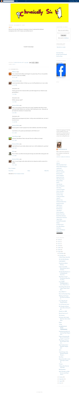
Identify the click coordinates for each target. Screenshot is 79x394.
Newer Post (11, 170)
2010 (59, 245)
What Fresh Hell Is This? (61, 164)
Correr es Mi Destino (60, 229)
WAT (13, 151)
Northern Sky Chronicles (61, 217)
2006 (59, 251)
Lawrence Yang (59, 194)
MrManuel (14, 71)
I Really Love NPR (63, 311)
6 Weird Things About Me (64, 257)
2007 (59, 249)
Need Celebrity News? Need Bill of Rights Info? (63, 346)
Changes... (61, 364)
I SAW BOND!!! (62, 261)
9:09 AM (14, 148)
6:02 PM (14, 112)
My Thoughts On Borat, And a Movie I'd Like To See (64, 308)
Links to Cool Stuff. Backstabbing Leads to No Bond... (64, 268)
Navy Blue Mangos (60, 226)
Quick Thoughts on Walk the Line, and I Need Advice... (64, 373)
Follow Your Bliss (60, 191)
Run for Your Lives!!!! (63, 313)
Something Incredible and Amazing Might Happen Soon (64, 333)
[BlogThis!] (33, 62)
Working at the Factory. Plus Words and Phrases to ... (64, 297)
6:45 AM (14, 140)
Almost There (59, 219)
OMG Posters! (59, 205)
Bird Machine (59, 208)
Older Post (46, 170)
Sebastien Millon (15, 81)
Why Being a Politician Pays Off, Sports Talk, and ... (64, 341)
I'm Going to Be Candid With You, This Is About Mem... (64, 319)
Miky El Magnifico (60, 186)
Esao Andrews (59, 207)
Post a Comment (12, 168)
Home (29, 170)
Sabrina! (58, 163)
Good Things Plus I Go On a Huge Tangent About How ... (64, 288)
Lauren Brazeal (15, 136)
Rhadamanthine (62, 369)
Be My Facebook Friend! (61, 54)
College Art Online (60, 196)
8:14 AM (14, 132)
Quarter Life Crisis (60, 177)
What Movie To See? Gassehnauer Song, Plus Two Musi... (64, 278)
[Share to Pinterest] (38, 62)
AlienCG (58, 198)
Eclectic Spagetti (60, 212)
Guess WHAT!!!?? (62, 291)
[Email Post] (30, 62)
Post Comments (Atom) (19, 173)
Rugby (60, 322)
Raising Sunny (59, 173)
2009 (59, 247)
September (61, 379)
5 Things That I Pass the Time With (64, 366)
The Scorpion (62, 315)
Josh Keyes (58, 228)
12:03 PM (14, 85)
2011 (59, 243)
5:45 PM (14, 94)
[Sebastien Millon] (61, 76)
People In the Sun (60, 203)
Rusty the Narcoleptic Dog (64, 293)
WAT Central (59, 231)
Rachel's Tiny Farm (60, 214)
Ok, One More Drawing (64, 259)
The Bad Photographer (61, 221)
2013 (59, 241)
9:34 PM (14, 155)
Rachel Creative (59, 193)
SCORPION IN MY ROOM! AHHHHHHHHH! (63, 328)
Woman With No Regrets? (61, 166)
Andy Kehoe (59, 210)
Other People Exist (60, 179)
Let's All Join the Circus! (64, 304)
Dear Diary (61, 357)
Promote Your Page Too (60, 77)
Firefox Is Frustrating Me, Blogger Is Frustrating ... (64, 337)
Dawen (57, 182)
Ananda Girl (59, 168)
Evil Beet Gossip (59, 224)
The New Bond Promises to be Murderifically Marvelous (64, 273)
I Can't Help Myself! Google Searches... (63, 301)
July (60, 383)
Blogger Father (59, 180)
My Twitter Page (59, 52)
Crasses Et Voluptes (60, 189)
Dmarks (58, 222)
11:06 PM (14, 122)
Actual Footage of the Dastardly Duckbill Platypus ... (63, 353)
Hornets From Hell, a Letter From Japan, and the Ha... (64, 360)
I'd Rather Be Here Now (61, 201)
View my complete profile (63, 156)
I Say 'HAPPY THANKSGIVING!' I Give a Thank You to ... (64, 283)
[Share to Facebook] (36, 62)
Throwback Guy (59, 170)
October (61, 377)
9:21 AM (14, 165)
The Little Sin (59, 184)
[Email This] (32, 62)
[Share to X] (35, 62)
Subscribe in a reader (61, 47)
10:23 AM (14, 77)
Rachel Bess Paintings (61, 215)
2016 (59, 239)
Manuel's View (59, 200)
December (61, 253)
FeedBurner (66, 38)
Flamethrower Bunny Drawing (63, 263)
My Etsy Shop (59, 56)
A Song (60, 324)
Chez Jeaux (58, 187)
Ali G (14, 64)
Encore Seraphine (60, 175)
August (61, 381)
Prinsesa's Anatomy (60, 172)
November (61, 255)
